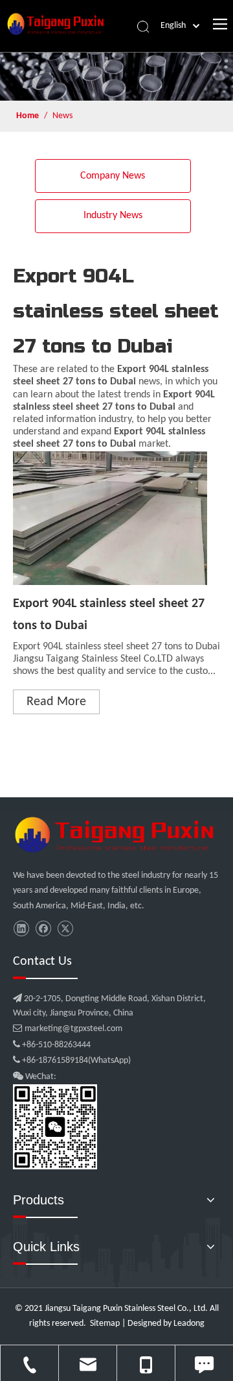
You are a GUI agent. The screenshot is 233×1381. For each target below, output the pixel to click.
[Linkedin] (21, 929)
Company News (112, 176)
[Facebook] (43, 929)
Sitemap (105, 1323)
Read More (56, 701)
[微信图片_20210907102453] (116, 834)
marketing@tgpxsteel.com (67, 1029)
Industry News (112, 215)
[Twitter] (65, 929)
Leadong (189, 1323)
